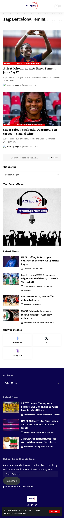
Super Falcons (31, 63)
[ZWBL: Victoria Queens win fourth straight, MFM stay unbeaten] (11, 315)
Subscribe (12, 480)
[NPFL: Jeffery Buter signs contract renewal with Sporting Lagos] (11, 261)
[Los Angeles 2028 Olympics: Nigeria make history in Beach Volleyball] (11, 279)
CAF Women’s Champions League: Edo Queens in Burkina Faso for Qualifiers (39, 407)
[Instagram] (17, 353)
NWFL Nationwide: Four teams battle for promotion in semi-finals (39, 424)
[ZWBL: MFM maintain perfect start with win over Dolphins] (11, 443)
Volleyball (26, 290)
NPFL (42, 268)
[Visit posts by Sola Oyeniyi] (4, 85)
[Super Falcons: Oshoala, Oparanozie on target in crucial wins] (32, 109)
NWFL (33, 432)
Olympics (47, 286)
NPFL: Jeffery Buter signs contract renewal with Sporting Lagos (40, 261)
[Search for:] (28, 157)
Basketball (29, 304)
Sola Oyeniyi (13, 85)
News (19, 63)
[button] (54, 511)
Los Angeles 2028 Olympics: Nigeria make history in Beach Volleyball (39, 278)
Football (9, 63)
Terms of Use (20, 513)
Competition (29, 286)
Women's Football (33, 125)
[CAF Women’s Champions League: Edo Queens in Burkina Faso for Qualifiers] (11, 407)
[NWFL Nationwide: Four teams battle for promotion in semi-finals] (11, 425)
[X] (46, 340)
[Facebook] (17, 340)
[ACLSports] (32, 6)
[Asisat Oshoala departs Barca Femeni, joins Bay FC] (32, 47)
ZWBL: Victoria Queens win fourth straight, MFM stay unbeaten (37, 315)
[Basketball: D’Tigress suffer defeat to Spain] (11, 300)
